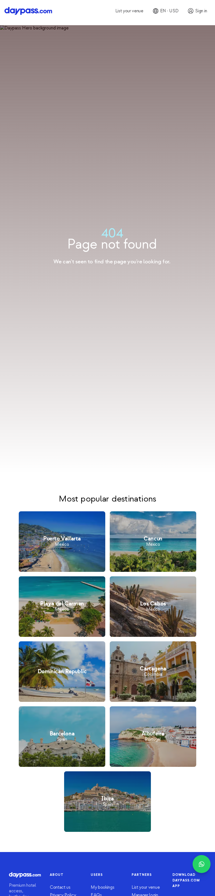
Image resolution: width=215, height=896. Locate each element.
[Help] (202, 864)
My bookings (102, 887)
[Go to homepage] (28, 10)
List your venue (146, 887)
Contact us (60, 887)
